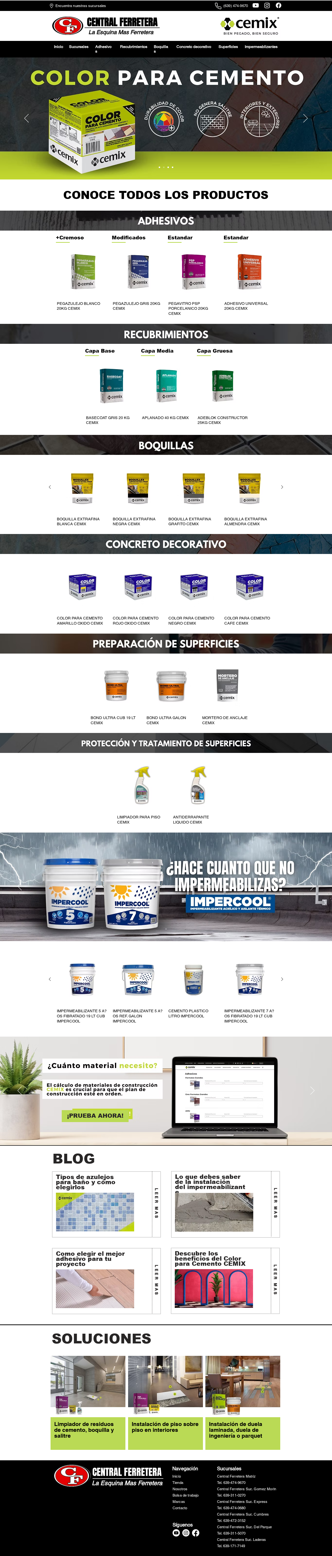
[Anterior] (50, 487)
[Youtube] (255, 5)
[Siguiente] (282, 487)
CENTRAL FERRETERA (127, 1472)
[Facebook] (278, 5)
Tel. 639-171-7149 (231, 1546)
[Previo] (26, 118)
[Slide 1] (172, 167)
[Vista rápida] (82, 271)
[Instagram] (267, 5)
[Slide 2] (168, 167)
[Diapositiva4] (159, 167)
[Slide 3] (164, 167)
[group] (166, 281)
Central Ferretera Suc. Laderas (241, 1539)
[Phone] (218, 5)
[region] (106, 1204)
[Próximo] (305, 118)
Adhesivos (103, 49)
